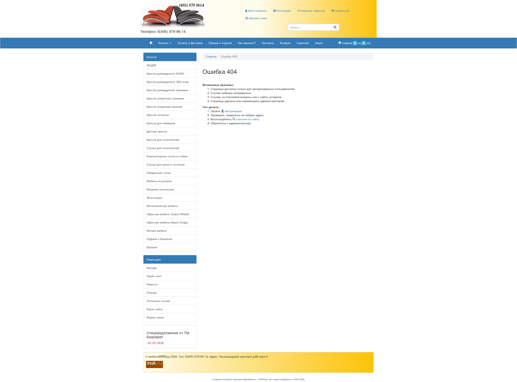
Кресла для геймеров (161, 123)
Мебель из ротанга (159, 181)
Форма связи (155, 317)
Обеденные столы (159, 173)
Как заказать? (247, 43)
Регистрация (283, 10)
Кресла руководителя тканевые (167, 90)
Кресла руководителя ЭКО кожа (168, 82)
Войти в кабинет (257, 10)
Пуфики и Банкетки (159, 239)
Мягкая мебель (157, 231)
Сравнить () (341, 10)
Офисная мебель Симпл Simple (168, 214)
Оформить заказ (257, 18)
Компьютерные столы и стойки (167, 156)
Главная (211, 56)
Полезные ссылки (158, 301)
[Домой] (150, 43)
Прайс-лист (154, 276)
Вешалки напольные (160, 189)
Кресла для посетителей (163, 140)
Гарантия (303, 43)
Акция (319, 43)
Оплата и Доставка (190, 43)
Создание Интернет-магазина (227, 379)
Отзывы (152, 292)
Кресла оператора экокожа (164, 106)
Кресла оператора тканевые (165, 98)
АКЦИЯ (151, 65)
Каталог (163, 43)
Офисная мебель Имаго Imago (167, 222)
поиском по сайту (247, 119)
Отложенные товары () (311, 10)
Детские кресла (157, 131)
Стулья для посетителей (163, 148)
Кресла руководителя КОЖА (165, 73)
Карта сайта (155, 309)
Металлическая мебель (162, 206)
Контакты (268, 43)
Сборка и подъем (220, 43)
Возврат (285, 43)
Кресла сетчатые (158, 115)
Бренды (152, 268)
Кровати (152, 247)
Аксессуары (154, 197)
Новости (152, 284)
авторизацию (233, 111)
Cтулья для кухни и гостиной (166, 164)
